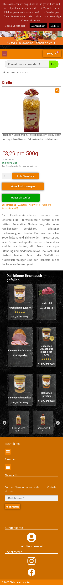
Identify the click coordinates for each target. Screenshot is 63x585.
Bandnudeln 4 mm (43, 429)
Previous (4, 422)
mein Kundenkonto (32, 546)
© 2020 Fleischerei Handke (16, 582)
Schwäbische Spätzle (18, 429)
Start (8, 72)
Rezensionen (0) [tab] (10, 208)
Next (57, 422)
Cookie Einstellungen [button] (15, 25)
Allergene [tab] (46, 204)
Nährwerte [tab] (34, 204)
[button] (4, 53)
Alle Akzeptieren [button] (38, 26)
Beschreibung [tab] (9, 204)
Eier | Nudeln (17, 72)
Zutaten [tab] (22, 204)
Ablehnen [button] (55, 26)
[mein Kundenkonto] (31, 537)
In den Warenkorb (25, 176)
